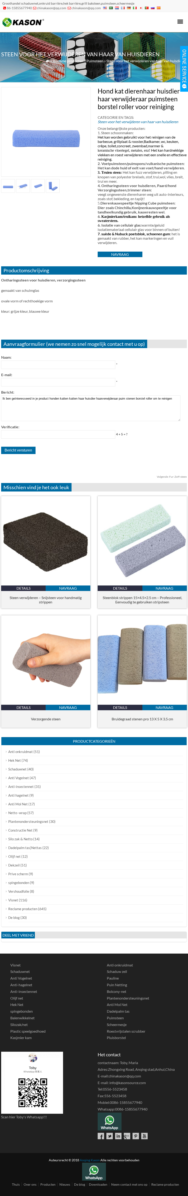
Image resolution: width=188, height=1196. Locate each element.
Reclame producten (68, 61)
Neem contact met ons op (129, 1184)
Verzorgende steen (46, 719)
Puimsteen (94, 61)
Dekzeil (14, 865)
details (23, 588)
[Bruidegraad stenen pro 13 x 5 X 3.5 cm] (142, 703)
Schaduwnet (17, 769)
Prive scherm (18, 874)
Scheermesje (117, 1024)
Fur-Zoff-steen (172, 476)
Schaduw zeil (117, 971)
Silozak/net (19, 1024)
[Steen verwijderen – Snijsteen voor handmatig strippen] (45, 584)
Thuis (16, 1184)
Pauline (113, 978)
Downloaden (98, 1184)
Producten (47, 1184)
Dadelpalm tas (118, 1011)
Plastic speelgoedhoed (28, 1031)
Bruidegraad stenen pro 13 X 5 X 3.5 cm (142, 719)
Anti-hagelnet (21, 985)
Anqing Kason (90, 1160)
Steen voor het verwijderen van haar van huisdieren (146, 61)
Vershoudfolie (18, 891)
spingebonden (18, 883)
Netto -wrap (17, 813)
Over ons (30, 1184)
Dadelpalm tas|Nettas (25, 848)
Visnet (13, 900)
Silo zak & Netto (20, 839)
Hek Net (14, 760)
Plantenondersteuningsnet (28, 821)
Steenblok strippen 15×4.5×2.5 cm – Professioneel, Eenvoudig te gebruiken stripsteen (142, 599)
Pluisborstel (116, 1037)
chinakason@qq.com (51, 8)
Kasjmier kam (21, 1037)
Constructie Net (20, 830)
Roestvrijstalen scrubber (126, 1031)
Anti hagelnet (18, 795)
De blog (14, 917)
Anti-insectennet (21, 786)
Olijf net (14, 856)
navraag (120, 254)
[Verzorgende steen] (45, 703)
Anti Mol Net (18, 804)
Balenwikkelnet (22, 1018)
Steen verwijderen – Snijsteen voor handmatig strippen (46, 599)
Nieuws (64, 1184)
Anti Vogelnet (18, 778)
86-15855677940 (19, 8)
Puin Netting (117, 985)
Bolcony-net (116, 991)
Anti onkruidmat (20, 752)
